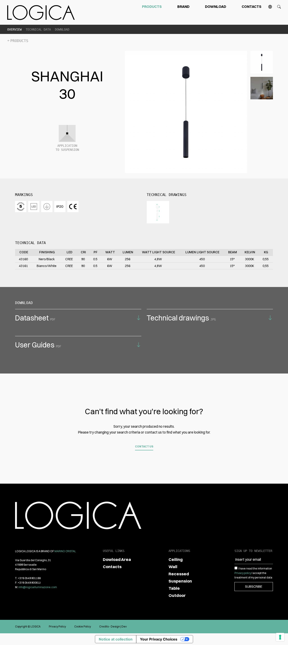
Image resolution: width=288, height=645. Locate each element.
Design (115, 626)
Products (152, 6)
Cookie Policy (82, 626)
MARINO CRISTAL (65, 551)
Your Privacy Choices (158, 639)
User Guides (38, 344)
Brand (183, 6)
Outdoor (177, 595)
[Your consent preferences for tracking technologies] (280, 637)
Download (215, 6)
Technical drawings (181, 318)
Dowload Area (117, 559)
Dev (124, 626)
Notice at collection (116, 639)
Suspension (180, 581)
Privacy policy (242, 573)
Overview (14, 29)
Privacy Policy (57, 626)
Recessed (179, 573)
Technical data (38, 29)
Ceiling (176, 559)
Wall (173, 566)
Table (174, 588)
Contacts (251, 6)
